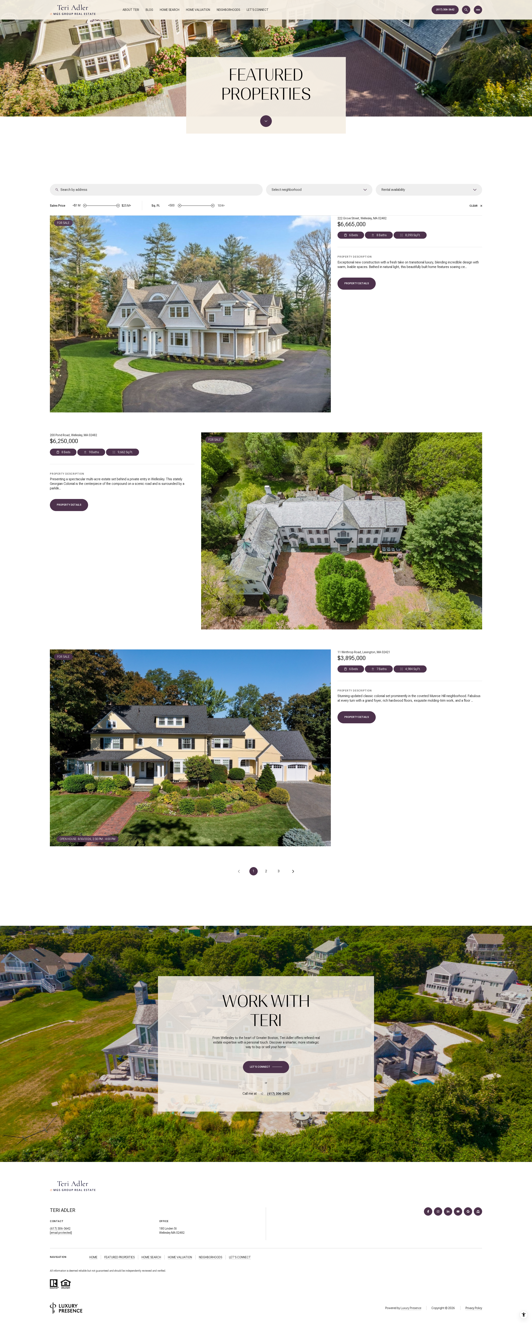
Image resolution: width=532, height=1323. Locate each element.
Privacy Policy (474, 1308)
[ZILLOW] (478, 1211)
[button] (266, 1067)
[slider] (84, 205)
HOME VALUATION (180, 1257)
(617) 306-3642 (445, 9)
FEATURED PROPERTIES (119, 1257)
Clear (473, 205)
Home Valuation (198, 9)
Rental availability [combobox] (393, 190)
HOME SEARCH (151, 1257)
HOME (93, 1257)
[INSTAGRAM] (438, 1211)
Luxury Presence (411, 1308)
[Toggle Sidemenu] (478, 10)
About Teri (131, 9)
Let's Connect (257, 9)
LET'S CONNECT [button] (240, 1257)
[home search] (466, 10)
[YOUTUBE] (458, 1211)
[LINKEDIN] (448, 1211)
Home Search (169, 9)
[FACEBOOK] (428, 1211)
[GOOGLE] (468, 1211)
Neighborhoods (228, 9)
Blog (149, 9)
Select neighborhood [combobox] (287, 190)
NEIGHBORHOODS (210, 1257)
